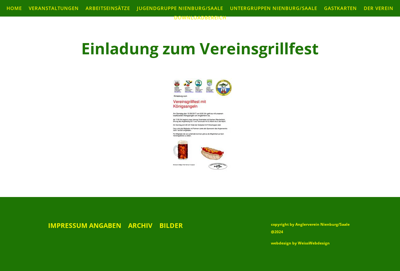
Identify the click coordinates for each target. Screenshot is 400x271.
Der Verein (378, 8)
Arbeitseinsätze (108, 8)
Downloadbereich (200, 18)
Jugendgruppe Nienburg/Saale (180, 8)
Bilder (171, 226)
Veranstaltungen (54, 8)
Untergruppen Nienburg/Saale (273, 8)
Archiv (140, 226)
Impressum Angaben (84, 226)
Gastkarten (340, 8)
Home (14, 8)
